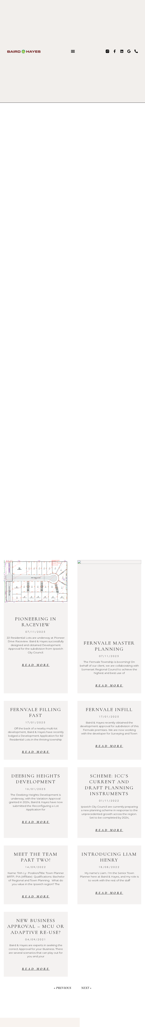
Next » (86, 988)
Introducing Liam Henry (109, 857)
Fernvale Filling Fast (35, 712)
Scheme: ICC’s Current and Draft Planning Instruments (109, 784)
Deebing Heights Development (35, 779)
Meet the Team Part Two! (36, 857)
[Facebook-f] (114, 51)
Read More (36, 665)
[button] (73, 51)
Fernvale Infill (109, 709)
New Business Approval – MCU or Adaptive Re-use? (35, 926)
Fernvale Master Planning (109, 646)
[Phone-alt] (136, 51)
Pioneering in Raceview (35, 622)
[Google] (129, 51)
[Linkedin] (121, 51)
